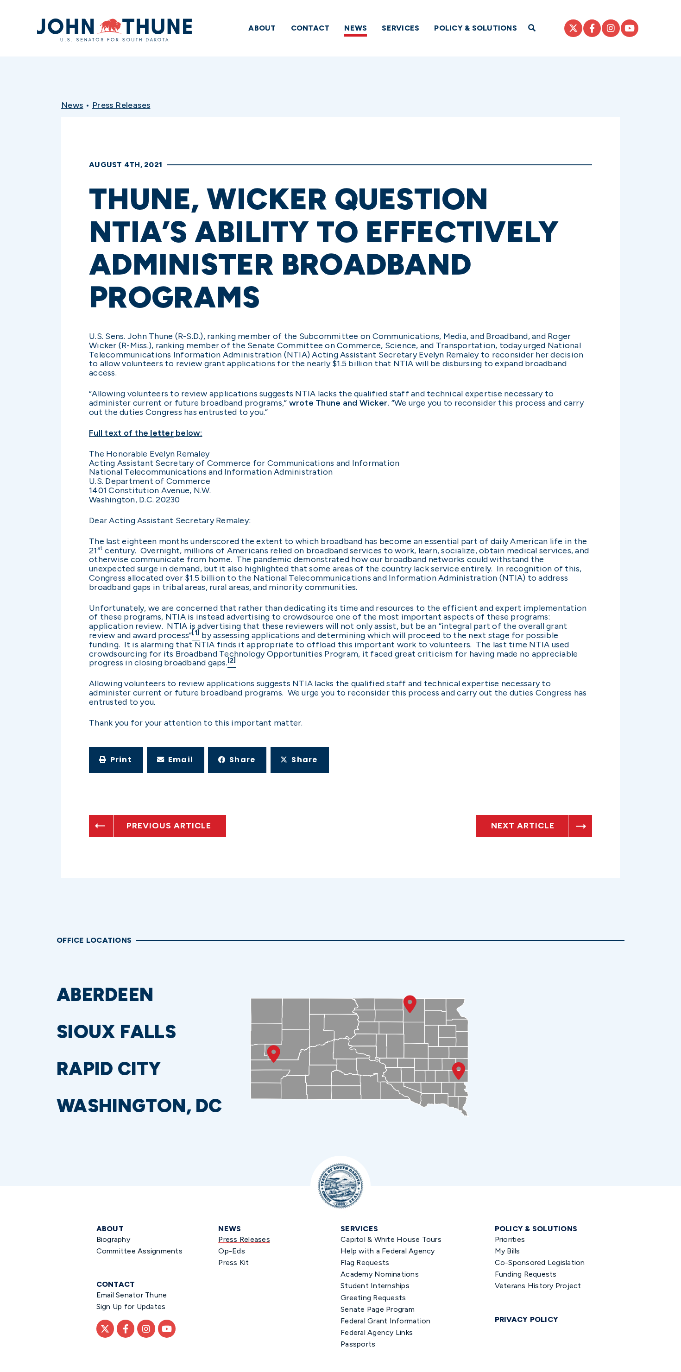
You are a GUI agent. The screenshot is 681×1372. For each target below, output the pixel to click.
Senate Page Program (377, 1309)
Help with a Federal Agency (387, 1251)
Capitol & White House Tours (390, 1239)
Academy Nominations (379, 1274)
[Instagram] (610, 28)
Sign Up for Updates (131, 1306)
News (355, 28)
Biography (113, 1239)
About (262, 28)
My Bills (507, 1251)
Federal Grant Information (385, 1320)
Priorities (510, 1239)
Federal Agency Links (376, 1332)
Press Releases (121, 105)
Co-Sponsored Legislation (540, 1262)
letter (162, 433)
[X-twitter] (573, 28)
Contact (310, 28)
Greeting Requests (373, 1297)
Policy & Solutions (475, 28)
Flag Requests (364, 1262)
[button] (116, 760)
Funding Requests (526, 1274)
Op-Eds (231, 1251)
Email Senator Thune (131, 1295)
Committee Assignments (139, 1251)
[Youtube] (629, 28)
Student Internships (375, 1285)
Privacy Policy (527, 1319)
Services (400, 28)
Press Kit (233, 1262)
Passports (357, 1344)
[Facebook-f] (592, 28)
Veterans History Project (538, 1285)
